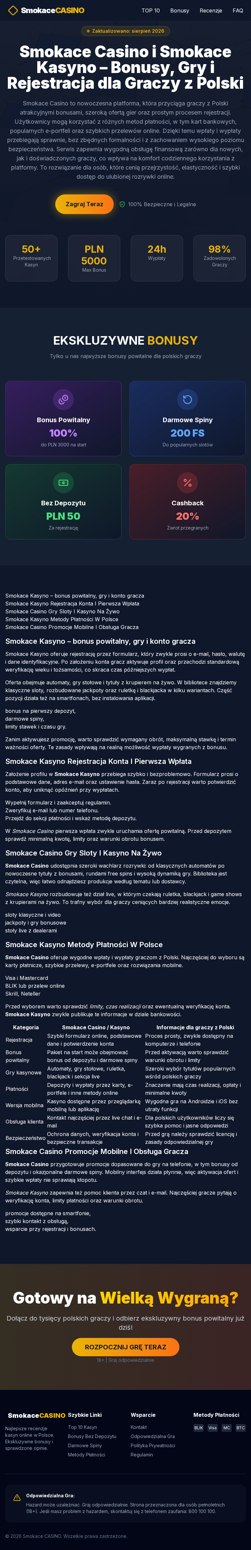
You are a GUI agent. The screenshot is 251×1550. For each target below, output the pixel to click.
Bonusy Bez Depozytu (92, 1436)
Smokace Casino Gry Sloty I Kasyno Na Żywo (62, 611)
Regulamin (142, 1454)
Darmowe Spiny (85, 1445)
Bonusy (179, 10)
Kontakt (139, 1427)
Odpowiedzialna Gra (153, 1436)
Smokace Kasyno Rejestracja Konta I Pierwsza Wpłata (72, 603)
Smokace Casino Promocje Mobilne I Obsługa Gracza (72, 627)
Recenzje (211, 10)
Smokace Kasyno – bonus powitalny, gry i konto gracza (74, 595)
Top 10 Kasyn (82, 1427)
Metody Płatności (86, 1454)
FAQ (238, 10)
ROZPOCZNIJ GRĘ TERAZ (125, 1347)
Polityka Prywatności (153, 1445)
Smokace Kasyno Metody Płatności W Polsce (61, 619)
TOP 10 (151, 10)
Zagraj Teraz (84, 204)
